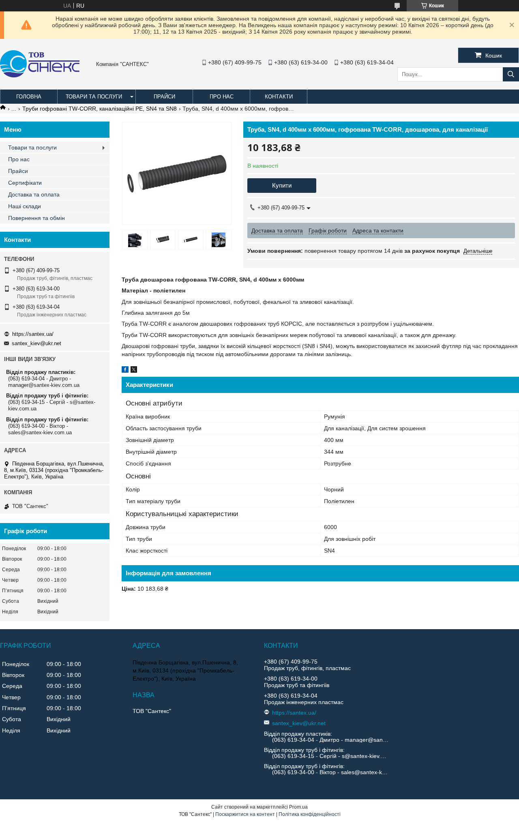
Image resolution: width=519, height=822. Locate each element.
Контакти (279, 97)
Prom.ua (298, 807)
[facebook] (125, 370)
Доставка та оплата (34, 194)
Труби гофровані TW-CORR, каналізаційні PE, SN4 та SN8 (99, 108)
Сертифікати (25, 182)
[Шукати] (511, 74)
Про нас (222, 97)
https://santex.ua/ (33, 334)
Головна (28, 97)
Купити (282, 185)
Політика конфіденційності (310, 814)
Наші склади (24, 206)
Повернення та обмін (36, 218)
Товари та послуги (94, 97)
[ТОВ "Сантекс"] (39, 75)
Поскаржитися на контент (245, 814)
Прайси (164, 97)
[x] (134, 370)
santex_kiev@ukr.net (36, 343)
